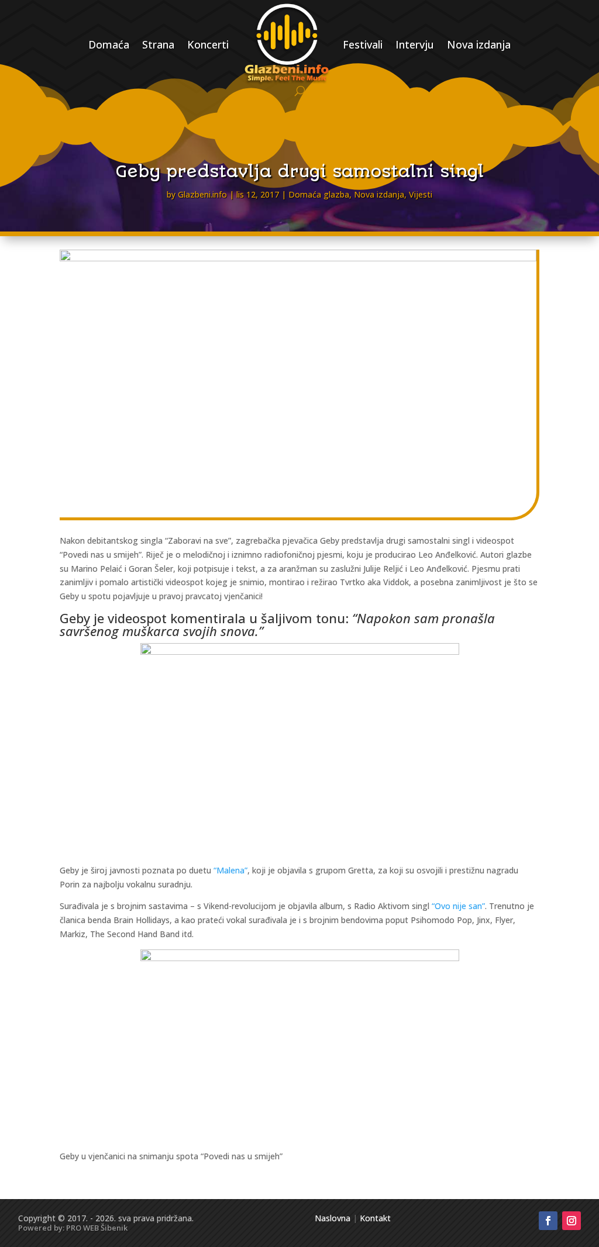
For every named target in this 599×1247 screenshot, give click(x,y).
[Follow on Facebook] (548, 1220)
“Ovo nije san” (458, 905)
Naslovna (332, 1218)
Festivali (363, 44)
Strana (158, 44)
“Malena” (230, 870)
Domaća (108, 44)
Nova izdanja (479, 44)
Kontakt (375, 1218)
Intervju (414, 44)
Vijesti (420, 194)
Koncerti (208, 44)
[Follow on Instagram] (571, 1220)
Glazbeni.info (202, 194)
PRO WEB (82, 1227)
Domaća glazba (318, 194)
